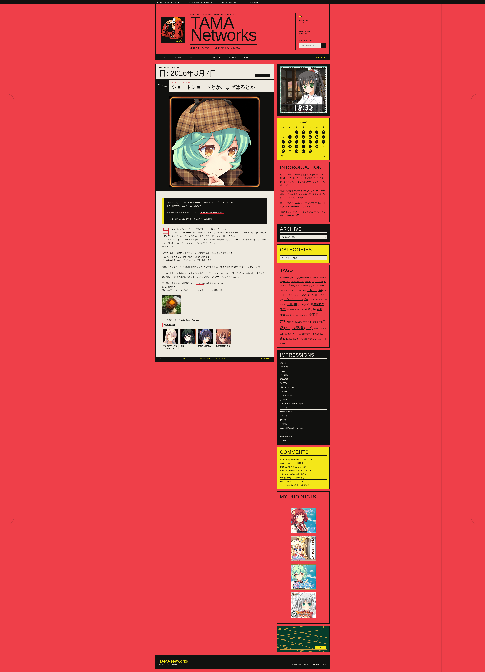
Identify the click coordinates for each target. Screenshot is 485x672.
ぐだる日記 (177, 57)
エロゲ (202, 57)
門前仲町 (320, 339)
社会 (298, 333)
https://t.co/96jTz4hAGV (191, 206)
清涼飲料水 (319, 328)
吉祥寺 (290, 315)
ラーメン (181, 82)
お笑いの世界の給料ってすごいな (291, 428)
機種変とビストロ (286, 463)
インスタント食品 (304, 286)
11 (317, 137)
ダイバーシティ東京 (298, 295)
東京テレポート (304, 322)
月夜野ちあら (202, 232)
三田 (292, 304)
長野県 (312, 339)
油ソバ (218, 358)
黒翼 (190, 257)
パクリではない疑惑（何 (288, 485)
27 (283, 151)
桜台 (318, 322)
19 (323, 142)
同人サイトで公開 (218, 229)
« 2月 (281, 156)
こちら (306, 197)
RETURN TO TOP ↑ (319, 664)
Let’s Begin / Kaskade (190, 320)
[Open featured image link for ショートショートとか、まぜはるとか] (215, 141)
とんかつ (319, 282)
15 (297, 142)
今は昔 (246, 57)
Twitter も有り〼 (292, 215)
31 (310, 151)
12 (323, 137)
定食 (291, 322)
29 (297, 151)
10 (310, 137)
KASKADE (179, 358)
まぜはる (200, 283)
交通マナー (292, 309)
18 (317, 142)
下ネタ (306, 304)
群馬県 (320, 334)
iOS (297, 278)
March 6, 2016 (206, 219)
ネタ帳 (174, 82)
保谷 (300, 309)
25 (317, 146)
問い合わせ (232, 57)
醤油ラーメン (300, 339)
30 (303, 151)
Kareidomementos (168, 358)
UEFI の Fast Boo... (287, 436)
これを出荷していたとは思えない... (292, 404)
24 (310, 146)
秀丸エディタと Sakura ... (289, 387)
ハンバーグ (315, 299)
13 (283, 142)
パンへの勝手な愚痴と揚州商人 (290, 460)
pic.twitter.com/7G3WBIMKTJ (212, 212)
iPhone (305, 277)
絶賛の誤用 (284, 379)
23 (303, 146)
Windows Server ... (287, 412)
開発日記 (189, 82)
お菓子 (309, 282)
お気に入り (217, 57)
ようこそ (162, 57)
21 (290, 146)
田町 (285, 334)
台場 (310, 309)
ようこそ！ (284, 363)
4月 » (325, 156)
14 (290, 142)
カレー (315, 290)
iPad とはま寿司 (285, 478)
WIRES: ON (321, 57)
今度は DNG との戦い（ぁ (289, 471)
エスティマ (290, 290)
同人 (190, 57)
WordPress (299, 282)
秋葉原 (310, 334)
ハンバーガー (296, 299)
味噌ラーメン (302, 315)
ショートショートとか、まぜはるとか (213, 87)
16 (303, 142)
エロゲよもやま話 (286, 395)
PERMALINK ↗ (266, 358)
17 (310, 142)
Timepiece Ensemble (182, 232)
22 (297, 146)
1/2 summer (286, 278)
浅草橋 (223, 358)
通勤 (286, 338)
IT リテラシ (284, 420)
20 (283, 146)
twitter (288, 281)
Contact (283, 371)
